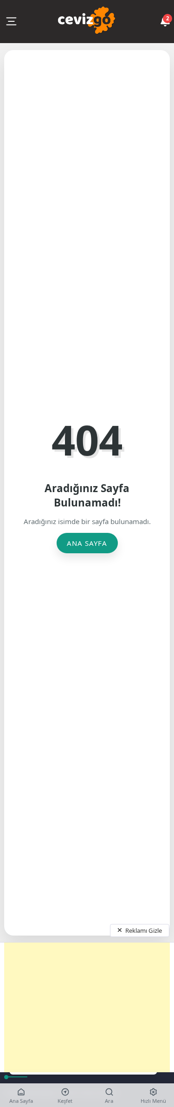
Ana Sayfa (87, 543)
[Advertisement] (86, 1007)
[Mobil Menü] (11, 21)
